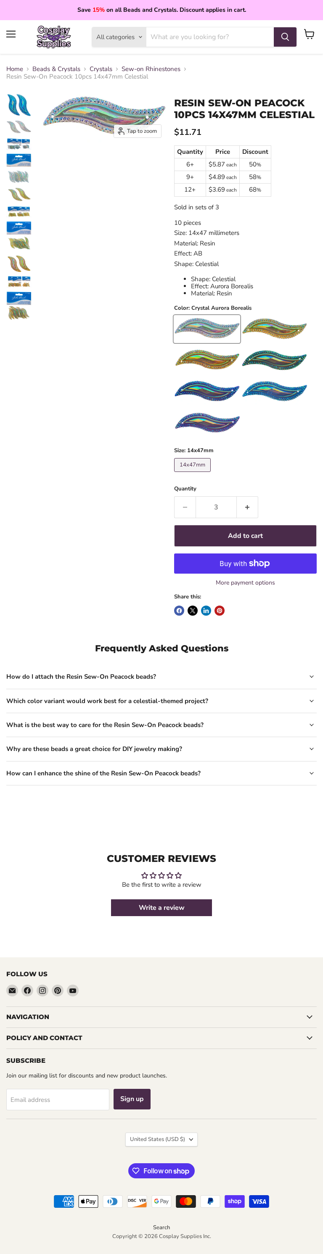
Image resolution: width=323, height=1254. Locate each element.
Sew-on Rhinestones (151, 69)
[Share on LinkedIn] (206, 611)
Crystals (101, 69)
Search (161, 1227)
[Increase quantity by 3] (247, 507)
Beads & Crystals (56, 69)
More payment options (245, 583)
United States (157, 1139)
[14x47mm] (193, 474)
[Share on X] (193, 611)
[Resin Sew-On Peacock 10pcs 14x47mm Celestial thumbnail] (18, 105)
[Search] (285, 37)
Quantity (185, 489)
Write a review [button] (162, 907)
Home (14, 69)
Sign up (132, 1099)
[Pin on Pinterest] (219, 611)
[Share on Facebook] (179, 611)
